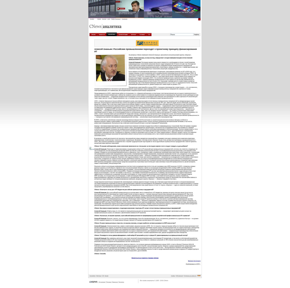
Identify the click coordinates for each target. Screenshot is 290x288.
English (92, 19)
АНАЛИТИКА (111, 34)
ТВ (149, 34)
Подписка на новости (190, 275)
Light (108, 19)
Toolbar (173, 275)
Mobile (99, 19)
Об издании (102, 282)
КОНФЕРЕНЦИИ (123, 34)
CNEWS (93, 34)
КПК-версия (179, 275)
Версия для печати (194, 261)
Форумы (98, 275)
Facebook (124, 19)
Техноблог (92, 275)
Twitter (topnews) (116, 19)
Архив (106, 275)
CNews (166, 280)
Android (104, 19)
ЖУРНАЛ (133, 34)
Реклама (108, 282)
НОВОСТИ (102, 34)
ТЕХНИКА (142, 34)
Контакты (121, 282)
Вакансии (115, 282)
